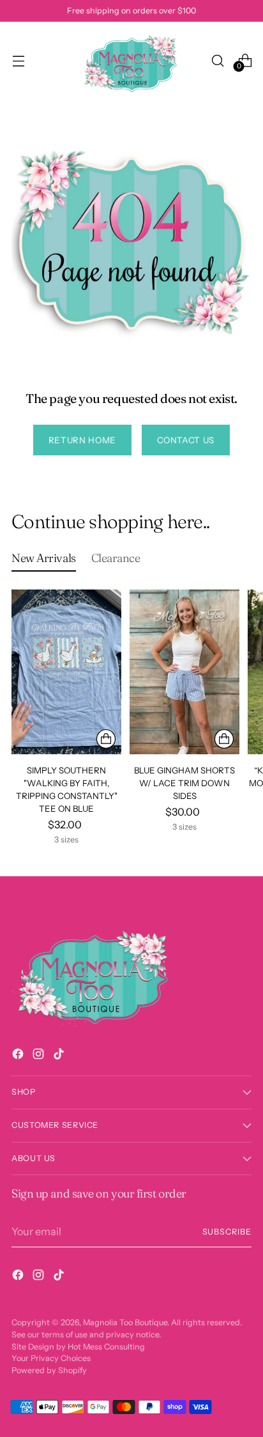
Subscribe (227, 1231)
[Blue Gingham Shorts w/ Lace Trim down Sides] (184, 671)
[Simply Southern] (66, 671)
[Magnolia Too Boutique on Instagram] (39, 1055)
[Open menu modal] (18, 60)
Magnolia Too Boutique (125, 1322)
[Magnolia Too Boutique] (131, 60)
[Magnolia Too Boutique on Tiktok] (60, 1055)
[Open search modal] (217, 60)
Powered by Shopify (49, 1370)
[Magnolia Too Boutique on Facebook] (19, 1055)
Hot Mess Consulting (106, 1346)
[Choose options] (106, 739)
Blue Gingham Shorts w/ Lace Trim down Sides (184, 783)
